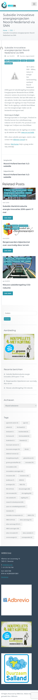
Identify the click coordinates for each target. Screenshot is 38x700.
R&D (22, 484)
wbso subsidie (28, 533)
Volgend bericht (9, 171)
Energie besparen (9, 193)
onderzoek (7, 228)
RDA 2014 (10, 489)
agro (25, 423)
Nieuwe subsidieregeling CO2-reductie (19, 388)
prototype (10, 484)
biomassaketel (24, 436)
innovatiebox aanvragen (14, 471)
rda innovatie (11, 493)
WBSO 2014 (10, 520)
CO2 (11, 30)
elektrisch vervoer (12, 453)
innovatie (28, 193)
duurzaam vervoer (12, 445)
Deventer (23, 440)
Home (5, 30)
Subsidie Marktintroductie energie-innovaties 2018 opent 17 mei (18, 209)
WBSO (31, 515)
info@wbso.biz (7, 565)
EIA (26, 449)
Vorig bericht (8, 160)
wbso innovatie (12, 533)
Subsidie (10, 511)
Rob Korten (15, 144)
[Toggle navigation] (34, 4)
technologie (8, 63)
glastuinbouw (20, 193)
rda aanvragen (24, 489)
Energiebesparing (12, 458)
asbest (9, 427)
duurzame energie (14, 60)
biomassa (10, 436)
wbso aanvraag (25, 520)
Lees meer (7, 218)
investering (30, 60)
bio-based (21, 427)
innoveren (10, 475)
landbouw (10, 480)
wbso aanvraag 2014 (13, 524)
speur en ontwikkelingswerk (15, 506)
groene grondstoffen (13, 462)
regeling (24, 497)
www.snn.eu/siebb (27, 132)
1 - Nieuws (7, 190)
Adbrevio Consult (19, 140)
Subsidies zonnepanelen (14, 515)
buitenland (10, 440)
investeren (24, 475)
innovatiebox (11, 467)
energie (23, 60)
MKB (22, 261)
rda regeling (26, 493)
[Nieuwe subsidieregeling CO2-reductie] (19, 267)
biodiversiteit (23, 431)
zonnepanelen (27, 537)
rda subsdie (11, 497)
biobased (10, 431)
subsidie (14, 195)
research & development (14, 502)
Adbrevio (14, 696)
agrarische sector (12, 423)
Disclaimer (4, 577)
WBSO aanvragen (12, 528)
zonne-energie (11, 537)
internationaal (23, 226)
